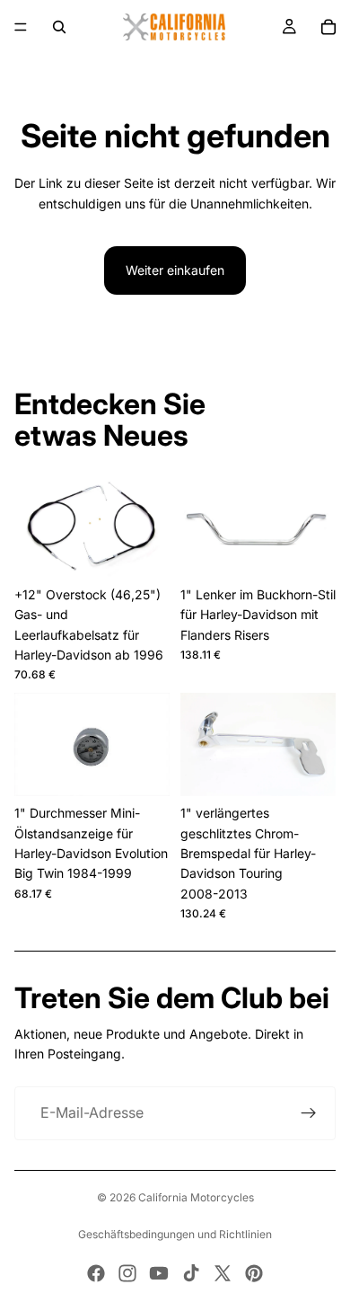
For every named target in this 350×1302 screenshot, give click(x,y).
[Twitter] (222, 1273)
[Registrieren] (309, 1113)
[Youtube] (159, 1273)
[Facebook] (96, 1273)
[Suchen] (59, 27)
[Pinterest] (254, 1273)
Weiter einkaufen (175, 270)
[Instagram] (127, 1273)
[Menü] (20, 27)
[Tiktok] (191, 1273)
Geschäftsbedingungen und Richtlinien (175, 1234)
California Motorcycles (196, 1197)
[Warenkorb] (328, 27)
